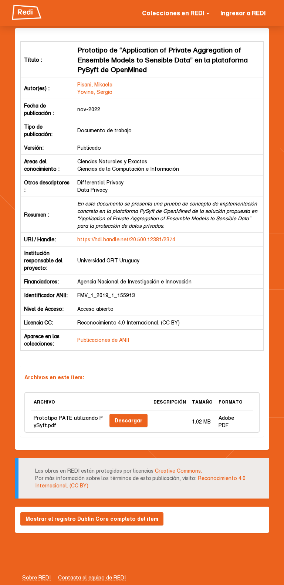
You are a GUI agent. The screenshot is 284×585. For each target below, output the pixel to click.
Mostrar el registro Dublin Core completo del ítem (92, 519)
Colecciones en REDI (174, 13)
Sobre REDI (36, 577)
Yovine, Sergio (94, 92)
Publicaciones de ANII (103, 340)
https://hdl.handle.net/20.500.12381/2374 (126, 239)
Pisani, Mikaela (94, 84)
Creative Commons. (178, 470)
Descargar (128, 420)
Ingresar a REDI (243, 13)
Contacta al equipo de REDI (92, 577)
